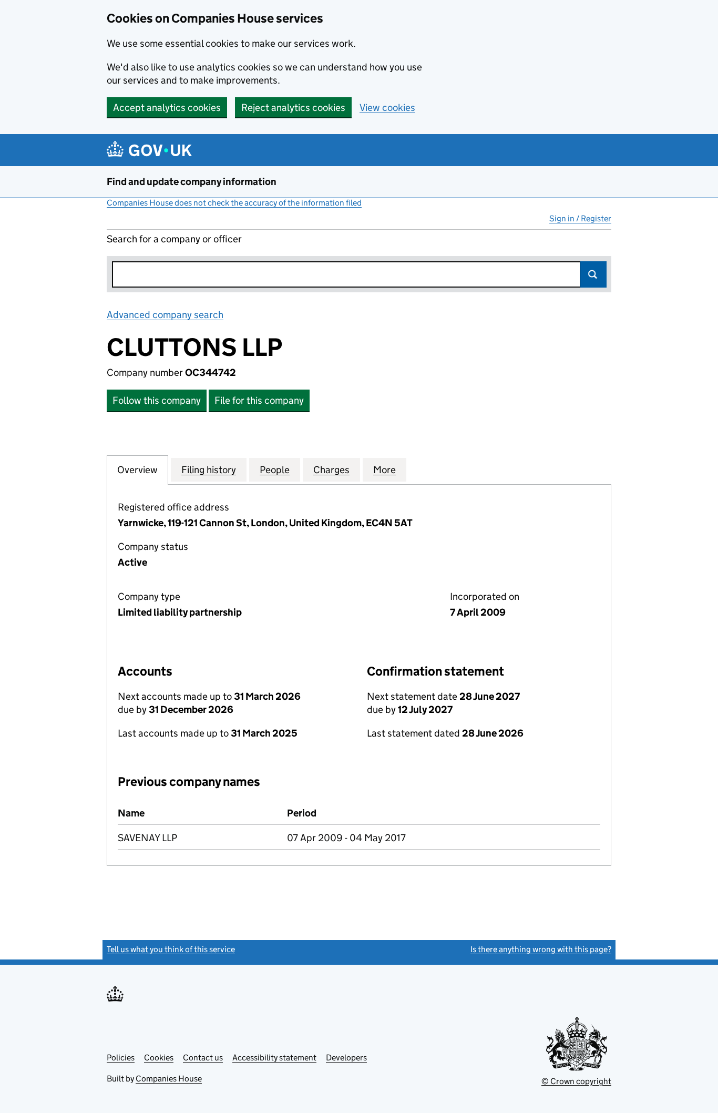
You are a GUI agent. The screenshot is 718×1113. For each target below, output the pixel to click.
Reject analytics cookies (293, 107)
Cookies (158, 1058)
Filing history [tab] (208, 470)
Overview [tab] (137, 470)
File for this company (259, 400)
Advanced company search (165, 315)
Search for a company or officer (174, 239)
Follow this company (156, 400)
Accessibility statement (274, 1058)
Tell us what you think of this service (171, 949)
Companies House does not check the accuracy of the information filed (234, 203)
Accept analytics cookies (167, 107)
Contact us (203, 1058)
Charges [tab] (331, 470)
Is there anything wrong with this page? (540, 949)
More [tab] (384, 470)
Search (593, 274)
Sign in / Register (580, 218)
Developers (346, 1058)
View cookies (387, 108)
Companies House (169, 1079)
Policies (121, 1058)
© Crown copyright (576, 1081)
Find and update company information (191, 182)
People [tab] (275, 470)
